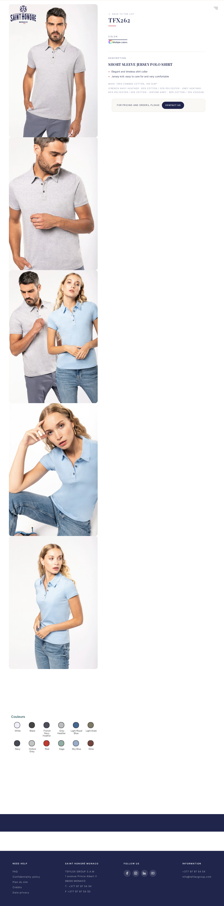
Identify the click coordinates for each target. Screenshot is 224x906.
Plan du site (20, 882)
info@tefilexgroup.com (196, 876)
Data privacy (21, 892)
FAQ (15, 871)
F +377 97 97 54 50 (77, 891)
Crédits (17, 887)
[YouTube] (152, 873)
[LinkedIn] (144, 873)
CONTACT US (173, 105)
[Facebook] (127, 873)
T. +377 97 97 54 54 (78, 886)
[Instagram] (135, 873)
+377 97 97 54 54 (193, 871)
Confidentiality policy (26, 876)
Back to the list (123, 14)
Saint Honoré (23, 15)
